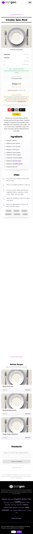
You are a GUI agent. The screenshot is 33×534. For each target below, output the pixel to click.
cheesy (27, 502)
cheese (15, 510)
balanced (8, 214)
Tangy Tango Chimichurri (10, 434)
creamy (25, 504)
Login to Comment (16, 461)
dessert (4, 499)
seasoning (17, 214)
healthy (18, 502)
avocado (12, 502)
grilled (23, 502)
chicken (5, 510)
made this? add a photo (16, 49)
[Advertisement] (16, 9)
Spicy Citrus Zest (8, 386)
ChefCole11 (7, 54)
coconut (29, 510)
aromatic (24, 210)
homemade (19, 504)
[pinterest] (9, 110)
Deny (13, 531)
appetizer (15, 507)
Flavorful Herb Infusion (9, 410)
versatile (8, 210)
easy (27, 507)
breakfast (17, 499)
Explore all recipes (16, 518)
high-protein (6, 502)
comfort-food (8, 507)
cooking (25, 214)
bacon (19, 507)
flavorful (16, 210)
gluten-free (26, 499)
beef (16, 512)
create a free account (12, 90)
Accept (19, 531)
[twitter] (12, 110)
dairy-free (10, 499)
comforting (13, 504)
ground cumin (17, 161)
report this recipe (21, 101)
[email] (16, 110)
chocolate (7, 504)
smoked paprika (17, 164)
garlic (23, 507)
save (17, 114)
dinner (24, 510)
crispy (11, 510)
